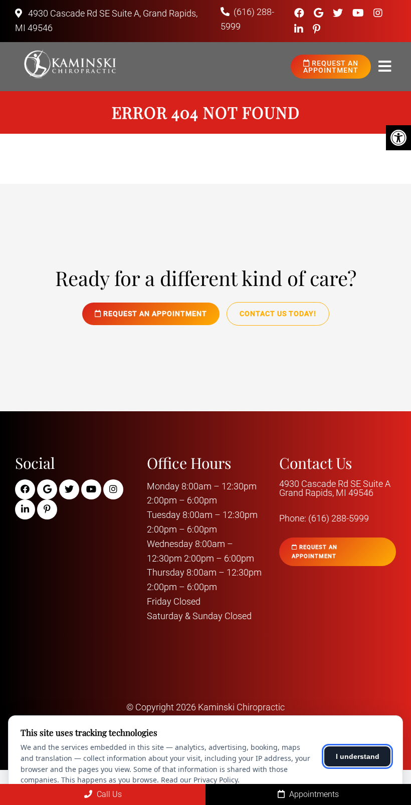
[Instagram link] (378, 13)
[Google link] (319, 13)
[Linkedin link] (300, 29)
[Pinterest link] (316, 29)
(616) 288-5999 (338, 518)
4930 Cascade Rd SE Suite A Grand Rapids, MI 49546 (334, 488)
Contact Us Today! (278, 314)
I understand (357, 756)
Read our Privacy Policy (199, 779)
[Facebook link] (300, 13)
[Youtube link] (359, 13)
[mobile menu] (384, 66)
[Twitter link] (339, 13)
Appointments (313, 794)
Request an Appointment (330, 66)
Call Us (108, 794)
